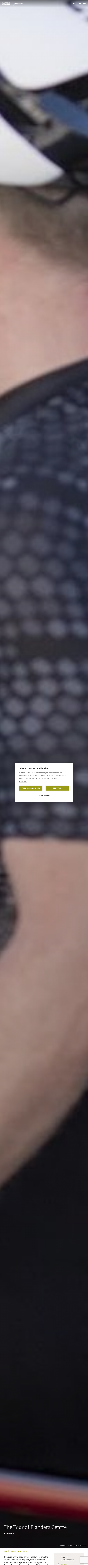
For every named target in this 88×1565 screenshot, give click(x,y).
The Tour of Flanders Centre (18, 1551)
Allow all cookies (31, 788)
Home (5, 1551)
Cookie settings (44, 795)
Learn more (23, 781)
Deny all (57, 788)
